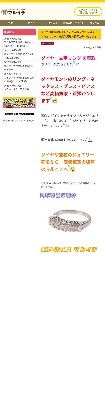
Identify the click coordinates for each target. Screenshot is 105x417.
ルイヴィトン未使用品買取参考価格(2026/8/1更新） (19, 79)
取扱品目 (52, 23)
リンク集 (94, 23)
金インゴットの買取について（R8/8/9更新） (19, 55)
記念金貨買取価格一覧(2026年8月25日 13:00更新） (18, 44)
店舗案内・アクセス (73, 23)
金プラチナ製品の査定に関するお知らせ (19, 67)
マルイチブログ (47, 44)
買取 (10, 23)
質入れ (31, 23)
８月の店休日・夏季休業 (16, 89)
